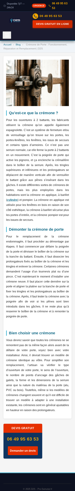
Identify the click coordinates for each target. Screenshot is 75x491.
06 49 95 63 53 (60, 6)
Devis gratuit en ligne (52, 24)
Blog (18, 44)
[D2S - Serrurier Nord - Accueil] (15, 21)
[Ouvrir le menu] (7, 35)
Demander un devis (23, 450)
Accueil (7, 44)
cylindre (12, 199)
